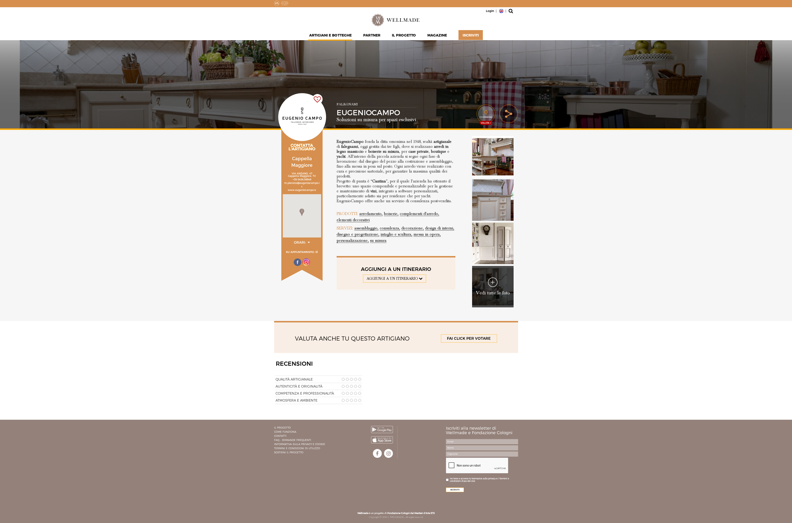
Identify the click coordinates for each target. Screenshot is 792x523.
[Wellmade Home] (396, 20)
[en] (501, 11)
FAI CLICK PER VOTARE (469, 338)
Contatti (280, 435)
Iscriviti (471, 35)
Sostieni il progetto (288, 452)
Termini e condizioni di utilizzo (297, 448)
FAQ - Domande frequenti (292, 440)
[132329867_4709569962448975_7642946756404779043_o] (493, 200)
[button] (301, 212)
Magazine (437, 35)
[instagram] (388, 453)
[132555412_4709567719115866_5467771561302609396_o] (493, 156)
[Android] (382, 429)
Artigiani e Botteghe (330, 35)
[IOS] (382, 439)
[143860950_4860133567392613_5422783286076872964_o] (493, 243)
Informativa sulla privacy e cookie (299, 444)
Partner (371, 35)
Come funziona (285, 431)
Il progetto (282, 427)
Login (490, 11)
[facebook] (377, 453)
